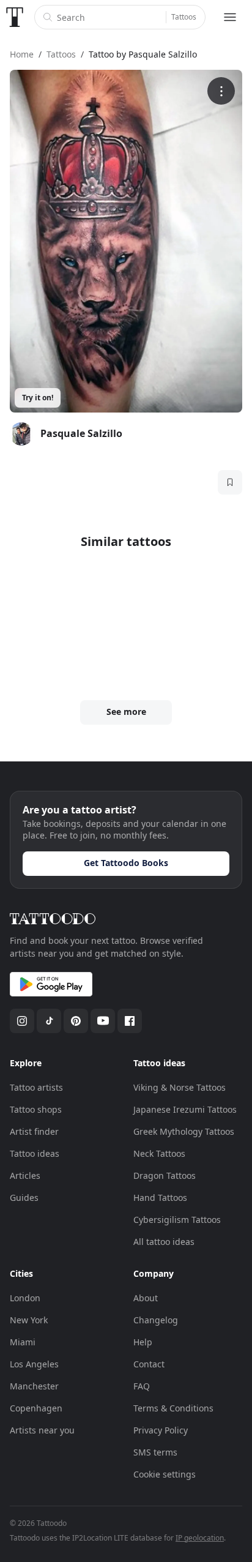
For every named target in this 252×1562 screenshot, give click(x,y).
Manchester (34, 1386)
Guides (24, 1197)
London (25, 1298)
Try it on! (37, 397)
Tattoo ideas (34, 1153)
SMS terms (155, 1452)
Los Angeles (34, 1364)
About (145, 1298)
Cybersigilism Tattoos (177, 1219)
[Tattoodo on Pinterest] (76, 1021)
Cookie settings (164, 1474)
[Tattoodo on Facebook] (129, 1021)
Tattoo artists (36, 1087)
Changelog (155, 1320)
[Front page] (14, 17)
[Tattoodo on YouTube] (103, 1021)
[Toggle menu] (230, 17)
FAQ (141, 1386)
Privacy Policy (160, 1430)
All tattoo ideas (164, 1241)
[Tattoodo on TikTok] (49, 1021)
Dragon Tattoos (164, 1175)
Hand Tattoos (160, 1197)
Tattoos (183, 17)
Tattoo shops (36, 1109)
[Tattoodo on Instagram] (22, 1021)
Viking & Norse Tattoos (179, 1087)
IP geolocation (200, 1538)
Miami (22, 1342)
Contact (149, 1364)
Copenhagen (36, 1408)
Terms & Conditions (173, 1408)
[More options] (221, 91)
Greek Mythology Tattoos (183, 1131)
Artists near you (42, 1430)
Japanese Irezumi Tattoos (185, 1109)
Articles (25, 1175)
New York (29, 1320)
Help (142, 1342)
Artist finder (34, 1131)
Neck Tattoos (159, 1153)
